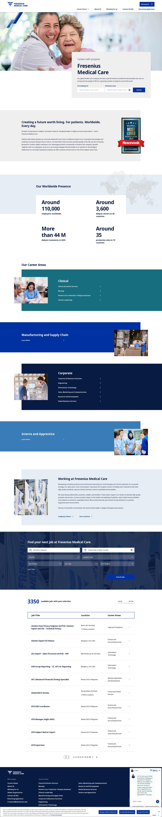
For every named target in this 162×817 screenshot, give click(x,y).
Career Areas (82, 9)
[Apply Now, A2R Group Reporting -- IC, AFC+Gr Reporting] (130, 667)
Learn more (26, 439)
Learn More (26, 340)
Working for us (111, 9)
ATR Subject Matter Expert (43, 732)
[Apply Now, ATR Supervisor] (130, 746)
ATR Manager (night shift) (42, 719)
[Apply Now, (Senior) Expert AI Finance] (130, 642)
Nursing (61, 291)
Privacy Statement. (56, 815)
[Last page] (97, 757)
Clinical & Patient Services (68, 286)
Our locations (84, 516)
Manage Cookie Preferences (108, 812)
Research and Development (68, 397)
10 (90, 757)
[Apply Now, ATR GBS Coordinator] (130, 707)
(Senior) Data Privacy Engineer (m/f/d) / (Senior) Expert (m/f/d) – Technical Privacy (52, 627)
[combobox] (117, 90)
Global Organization (15, 792)
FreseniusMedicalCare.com (17, 802)
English (154, 815)
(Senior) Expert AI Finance (42, 640)
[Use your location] (129, 90)
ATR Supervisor (38, 745)
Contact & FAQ (128, 9)
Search (139, 90)
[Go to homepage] (18, 4)
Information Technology (67, 388)
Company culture (64, 516)
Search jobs (120, 577)
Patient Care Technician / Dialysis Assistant (74, 295)
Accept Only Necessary (127, 812)
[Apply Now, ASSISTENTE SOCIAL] (130, 694)
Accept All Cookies (143, 812)
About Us (97, 9)
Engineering (62, 383)
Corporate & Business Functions (70, 379)
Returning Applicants (146, 9)
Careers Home (13, 783)
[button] (54, 557)
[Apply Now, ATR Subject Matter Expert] (130, 733)
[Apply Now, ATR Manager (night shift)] (130, 720)
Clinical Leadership (65, 300)
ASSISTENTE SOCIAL (40, 693)
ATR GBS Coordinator (40, 706)
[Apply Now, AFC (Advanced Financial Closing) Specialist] (130, 680)
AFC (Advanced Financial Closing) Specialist (50, 679)
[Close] (159, 812)
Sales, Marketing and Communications (72, 392)
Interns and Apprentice (87, 792)
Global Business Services (67, 401)
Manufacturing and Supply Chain (51, 796)
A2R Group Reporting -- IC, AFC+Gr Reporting (51, 666)
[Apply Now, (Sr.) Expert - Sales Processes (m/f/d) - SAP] (130, 655)
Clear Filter (31, 569)
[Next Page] (93, 757)
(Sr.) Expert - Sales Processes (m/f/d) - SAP (50, 653)
